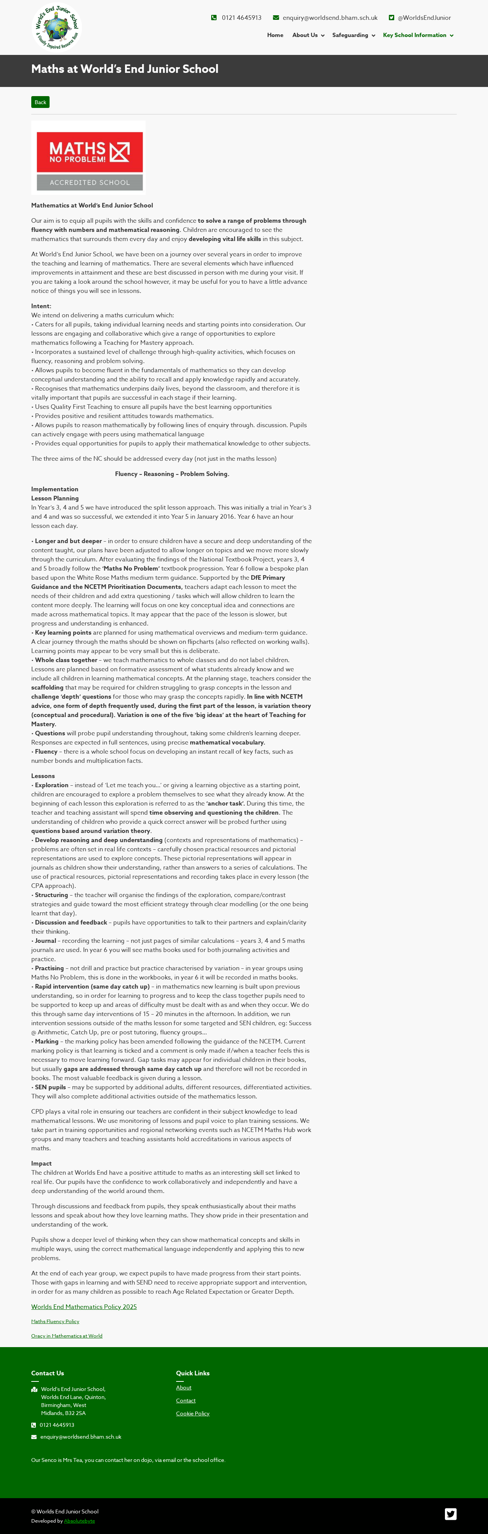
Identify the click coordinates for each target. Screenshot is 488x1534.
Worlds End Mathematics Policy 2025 (84, 1307)
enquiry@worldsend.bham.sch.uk (330, 18)
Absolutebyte (79, 1520)
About (183, 1387)
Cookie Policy (193, 1413)
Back (40, 102)
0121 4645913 (241, 18)
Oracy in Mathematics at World (67, 1335)
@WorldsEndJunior (424, 18)
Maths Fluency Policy (55, 1321)
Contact (186, 1400)
